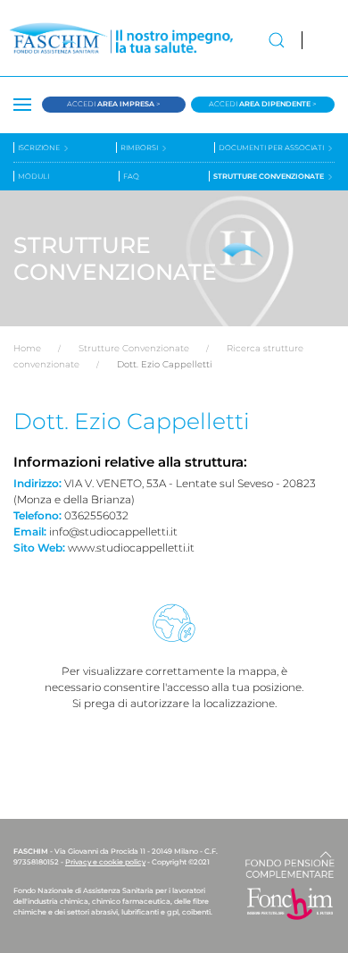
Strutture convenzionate (269, 176)
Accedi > (114, 103)
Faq (131, 176)
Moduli (33, 176)
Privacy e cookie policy (105, 861)
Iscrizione (40, 147)
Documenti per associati (272, 147)
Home (27, 348)
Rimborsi (140, 147)
